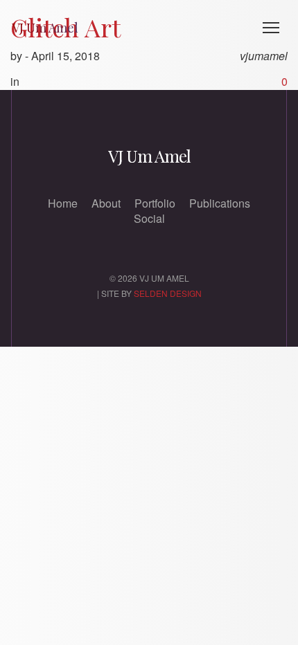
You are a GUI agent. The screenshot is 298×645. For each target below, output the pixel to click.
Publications (219, 203)
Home (63, 203)
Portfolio (154, 203)
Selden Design (168, 293)
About (106, 203)
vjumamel (264, 56)
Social (149, 218)
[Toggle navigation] (271, 28)
